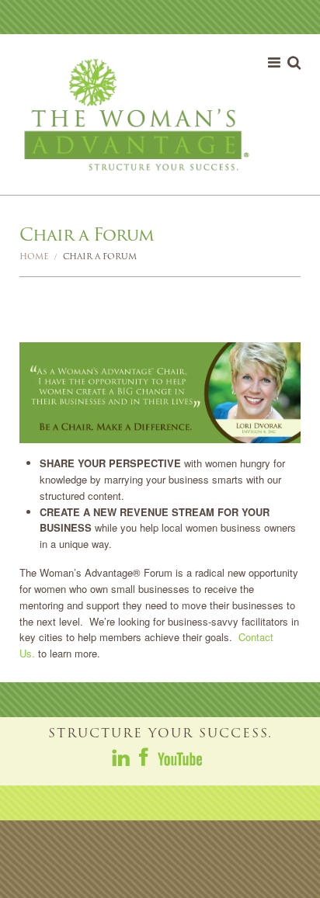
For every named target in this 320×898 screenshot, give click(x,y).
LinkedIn (122, 756)
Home (33, 256)
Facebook (144, 756)
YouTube (179, 756)
